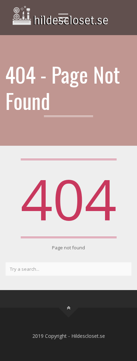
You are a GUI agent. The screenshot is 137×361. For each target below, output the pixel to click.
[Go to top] (69, 307)
